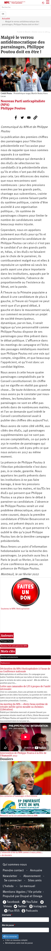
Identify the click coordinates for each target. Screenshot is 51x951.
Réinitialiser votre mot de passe (19, 943)
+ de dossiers (6, 855)
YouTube (32, 902)
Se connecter (12, 880)
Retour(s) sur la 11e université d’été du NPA (19, 816)
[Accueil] (13, 2)
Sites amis (35, 880)
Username (6, 915)
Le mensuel (27, 886)
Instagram (40, 906)
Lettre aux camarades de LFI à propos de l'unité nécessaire (25, 688)
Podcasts (32, 910)
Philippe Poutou (7, 641)
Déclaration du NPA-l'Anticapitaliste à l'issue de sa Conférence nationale (25, 670)
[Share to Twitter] (22, 117)
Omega (37, 896)
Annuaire (36, 870)
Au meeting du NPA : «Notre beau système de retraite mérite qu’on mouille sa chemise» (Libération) (24, 707)
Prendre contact (13, 870)
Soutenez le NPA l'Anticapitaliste (15, 609)
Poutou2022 (5, 663)
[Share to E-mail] (29, 117)
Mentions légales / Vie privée (22, 892)
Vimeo (7, 906)
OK (3, 14)
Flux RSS (14, 910)
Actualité (6, 19)
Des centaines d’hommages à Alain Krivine (18, 796)
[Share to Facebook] (15, 117)
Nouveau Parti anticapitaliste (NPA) (14, 646)
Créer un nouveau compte (16, 940)
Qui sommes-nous (15, 864)
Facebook (12, 902)
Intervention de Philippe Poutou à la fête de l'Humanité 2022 (23, 754)
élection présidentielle (9, 657)
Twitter (22, 906)
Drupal (24, 896)
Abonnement (32, 876)
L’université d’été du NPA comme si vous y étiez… (21, 853)
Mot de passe (8, 925)
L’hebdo (8, 886)
